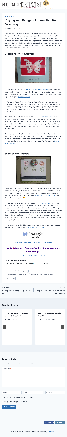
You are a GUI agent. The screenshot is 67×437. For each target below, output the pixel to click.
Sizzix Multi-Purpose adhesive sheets (36, 90)
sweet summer (10, 278)
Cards (7, 16)
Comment (7, 368)
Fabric (12, 16)
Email (27, 392)
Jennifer (9, 28)
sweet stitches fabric (46, 274)
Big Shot (24, 271)
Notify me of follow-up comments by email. (19, 397)
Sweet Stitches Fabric (43, 203)
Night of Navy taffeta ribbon (45, 195)
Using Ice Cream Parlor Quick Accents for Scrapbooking (50, 290)
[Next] (62, 327)
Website (49, 392)
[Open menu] (63, 4)
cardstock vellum (47, 117)
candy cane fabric (34, 271)
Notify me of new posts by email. (15, 402)
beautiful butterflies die (12, 271)
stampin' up (34, 274)
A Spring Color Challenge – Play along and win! (17, 290)
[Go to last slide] (4, 327)
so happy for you (24, 274)
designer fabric (47, 271)
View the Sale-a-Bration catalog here (34, 255)
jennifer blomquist (11, 274)
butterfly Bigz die (24, 97)
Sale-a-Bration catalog (36, 227)
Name (5, 392)
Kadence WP (51, 432)
